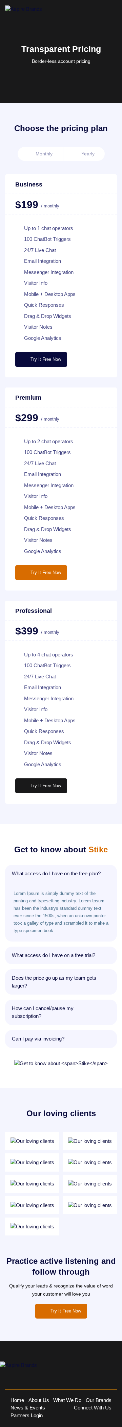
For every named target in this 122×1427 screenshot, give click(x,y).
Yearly (88, 153)
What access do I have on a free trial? (53, 955)
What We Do (67, 1400)
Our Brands (98, 1400)
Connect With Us (92, 1407)
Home (17, 1400)
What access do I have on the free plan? (56, 873)
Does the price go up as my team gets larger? (54, 981)
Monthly (44, 153)
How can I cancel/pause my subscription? (43, 1012)
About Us (38, 1400)
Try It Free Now (45, 359)
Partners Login (27, 1415)
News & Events (28, 1407)
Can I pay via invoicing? (38, 1039)
